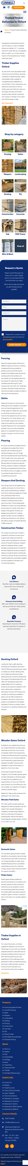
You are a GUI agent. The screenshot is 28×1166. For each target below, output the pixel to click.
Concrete (7, 1029)
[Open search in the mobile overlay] (24, 3)
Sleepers (7, 1015)
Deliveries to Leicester (11, 1098)
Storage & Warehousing (12, 1073)
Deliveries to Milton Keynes (13, 1106)
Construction (8, 1026)
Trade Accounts (9, 1088)
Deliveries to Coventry (11, 1101)
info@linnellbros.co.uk (12, 1122)
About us (7, 1049)
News (6, 1062)
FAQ (5, 1054)
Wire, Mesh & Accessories (12, 1037)
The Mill (6, 1070)
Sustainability (8, 1057)
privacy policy (7, 339)
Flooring (7, 1023)
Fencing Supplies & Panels (12, 1007)
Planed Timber (9, 1034)
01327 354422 (18, 7)
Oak (5, 1031)
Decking (7, 1021)
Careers (7, 1051)
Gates (6, 1013)
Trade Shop (8, 1065)
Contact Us (5, 973)
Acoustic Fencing (10, 1010)
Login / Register (9, 1093)
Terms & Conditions (10, 1096)
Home (7, 30)
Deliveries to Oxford (10, 1104)
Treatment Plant (9, 1067)
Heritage (7, 1059)
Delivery (7, 1085)
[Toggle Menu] (24, 12)
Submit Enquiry (15, 345)
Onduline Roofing (10, 1039)
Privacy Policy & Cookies (12, 1090)
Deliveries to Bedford (11, 1109)
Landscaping (8, 1018)
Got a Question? (7, 103)
